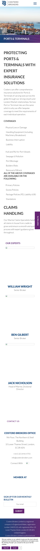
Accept (14, 548)
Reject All (6, 548)
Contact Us (13, 421)
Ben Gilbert (20, 334)
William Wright (20, 286)
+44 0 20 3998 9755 (22, 454)
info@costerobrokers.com (22, 457)
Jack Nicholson (20, 383)
